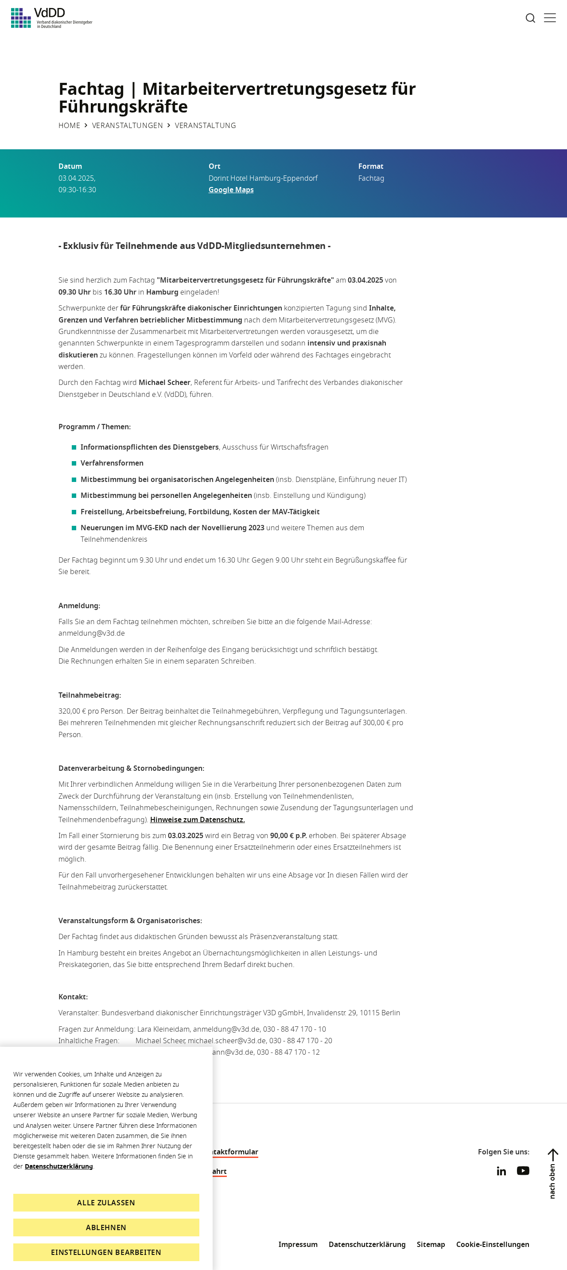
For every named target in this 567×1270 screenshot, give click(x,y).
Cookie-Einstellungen (492, 1244)
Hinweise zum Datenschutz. (197, 819)
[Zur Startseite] (52, 18)
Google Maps (231, 189)
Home (69, 125)
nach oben (552, 1181)
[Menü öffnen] (550, 17)
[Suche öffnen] (530, 17)
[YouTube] (523, 1172)
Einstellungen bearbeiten (106, 1252)
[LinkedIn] (501, 1170)
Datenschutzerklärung (59, 1166)
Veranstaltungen (127, 125)
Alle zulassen (106, 1203)
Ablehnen (106, 1227)
